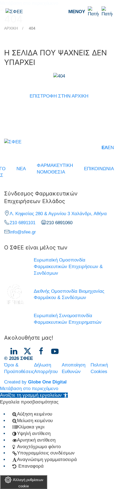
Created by (35, 382)
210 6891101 (22, 222)
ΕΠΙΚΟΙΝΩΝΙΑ (99, 168)
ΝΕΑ (21, 168)
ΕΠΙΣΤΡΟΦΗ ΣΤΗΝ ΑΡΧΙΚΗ (59, 96)
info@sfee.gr (23, 232)
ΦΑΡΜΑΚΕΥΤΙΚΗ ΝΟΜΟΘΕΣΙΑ (55, 169)
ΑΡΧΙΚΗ (11, 28)
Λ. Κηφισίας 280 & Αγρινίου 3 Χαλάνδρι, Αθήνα (58, 213)
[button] (90, 11)
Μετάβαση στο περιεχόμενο (29, 388)
